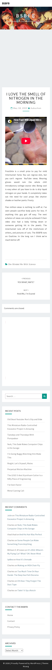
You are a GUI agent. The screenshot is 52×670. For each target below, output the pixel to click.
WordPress (35, 663)
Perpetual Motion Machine (19, 469)
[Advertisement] (26, 60)
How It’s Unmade (24, 559)
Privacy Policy (13, 627)
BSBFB (5, 3)
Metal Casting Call (15, 490)
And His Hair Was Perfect (30, 534)
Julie (9, 515)
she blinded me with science (22, 264)
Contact (11, 621)
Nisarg (26, 666)
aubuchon (36, 108)
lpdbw (10, 559)
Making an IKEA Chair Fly (28, 565)
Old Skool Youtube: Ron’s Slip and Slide (24, 419)
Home (10, 615)
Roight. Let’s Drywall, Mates (20, 463)
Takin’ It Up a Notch (26, 590)
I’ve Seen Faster (14, 484)
